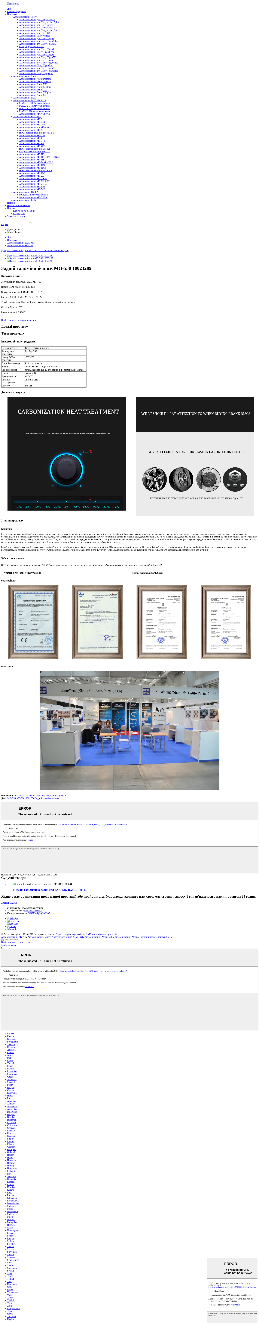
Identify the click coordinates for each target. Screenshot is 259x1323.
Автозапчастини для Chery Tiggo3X (37, 44)
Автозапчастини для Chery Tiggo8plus (38, 70)
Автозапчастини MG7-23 (32, 189)
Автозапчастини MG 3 (30, 119)
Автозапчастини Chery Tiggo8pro (36, 73)
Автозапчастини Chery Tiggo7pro (36, 65)
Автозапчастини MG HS (31, 154)
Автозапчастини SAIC (24, 97)
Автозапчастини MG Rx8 (32, 173)
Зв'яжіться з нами (16, 216)
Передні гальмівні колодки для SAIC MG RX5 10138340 (49, 889)
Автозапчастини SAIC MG (27, 116)
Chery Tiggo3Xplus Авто (31, 46)
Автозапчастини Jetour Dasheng (35, 79)
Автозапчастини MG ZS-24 (33, 178)
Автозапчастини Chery (25, 17)
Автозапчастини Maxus (126, 937)
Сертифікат (19, 213)
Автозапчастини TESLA (25, 192)
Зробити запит (8, 945)
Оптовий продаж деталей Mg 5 (155, 937)
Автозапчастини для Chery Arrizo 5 (37, 19)
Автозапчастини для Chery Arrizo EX (38, 27)
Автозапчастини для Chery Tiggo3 (36, 38)
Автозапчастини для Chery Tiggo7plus (38, 62)
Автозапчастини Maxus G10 (98, 937)
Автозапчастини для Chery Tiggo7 (36, 60)
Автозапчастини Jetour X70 (33, 84)
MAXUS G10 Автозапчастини (34, 105)
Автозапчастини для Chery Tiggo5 (36, 54)
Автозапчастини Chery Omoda (34, 35)
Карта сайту (78, 934)
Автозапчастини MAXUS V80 (34, 114)
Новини (11, 202)
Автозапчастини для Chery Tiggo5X (37, 57)
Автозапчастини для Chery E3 (34, 33)
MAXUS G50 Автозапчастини (34, 108)
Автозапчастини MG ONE (32, 165)
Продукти (12, 14)
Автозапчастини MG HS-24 (33, 159)
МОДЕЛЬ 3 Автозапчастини (33, 194)
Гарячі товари (63, 934)
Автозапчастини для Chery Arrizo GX (38, 30)
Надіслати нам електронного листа (19, 320)
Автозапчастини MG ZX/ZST (34, 181)
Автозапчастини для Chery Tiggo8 (36, 68)
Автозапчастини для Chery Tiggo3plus (38, 41)
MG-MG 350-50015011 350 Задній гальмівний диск (33, 798)
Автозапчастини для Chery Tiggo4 (36, 49)
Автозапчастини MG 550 (32, 135)
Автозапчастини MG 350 (32, 122)
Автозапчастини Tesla (24, 200)
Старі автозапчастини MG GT (34, 151)
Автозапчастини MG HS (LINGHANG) (39, 157)
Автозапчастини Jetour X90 (33, 89)
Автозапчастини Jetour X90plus (35, 92)
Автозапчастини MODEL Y (33, 197)
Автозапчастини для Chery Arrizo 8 (37, 25)
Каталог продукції (16, 11)
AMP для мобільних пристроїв (101, 934)
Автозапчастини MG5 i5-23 (33, 184)
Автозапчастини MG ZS (31, 176)
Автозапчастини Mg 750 (13, 937)
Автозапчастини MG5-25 (32, 186)
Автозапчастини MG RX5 (32, 167)
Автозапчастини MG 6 (30, 138)
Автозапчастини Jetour (24, 76)
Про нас (11, 208)
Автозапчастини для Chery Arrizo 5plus (39, 22)
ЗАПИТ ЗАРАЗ (9, 903)
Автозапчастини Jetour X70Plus (35, 87)
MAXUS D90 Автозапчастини (34, 103)
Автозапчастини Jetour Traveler (35, 81)
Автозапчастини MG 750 (32, 140)
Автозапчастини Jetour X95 (33, 95)
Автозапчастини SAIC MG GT (67, 937)
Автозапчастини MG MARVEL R (36, 162)
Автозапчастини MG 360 (32, 124)
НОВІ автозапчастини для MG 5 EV (37, 132)
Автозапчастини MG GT (32, 146)
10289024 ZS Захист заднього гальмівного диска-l (40, 795)
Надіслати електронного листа (17, 942)
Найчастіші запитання (18, 205)
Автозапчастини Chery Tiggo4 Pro (36, 52)
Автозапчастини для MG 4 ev (34, 127)
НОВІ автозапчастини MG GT (34, 149)
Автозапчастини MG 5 (30, 130)
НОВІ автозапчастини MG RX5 (35, 170)
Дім (9, 8)
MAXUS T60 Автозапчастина (34, 111)
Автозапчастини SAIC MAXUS (29, 100)
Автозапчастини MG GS (31, 143)
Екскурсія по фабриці (24, 211)
